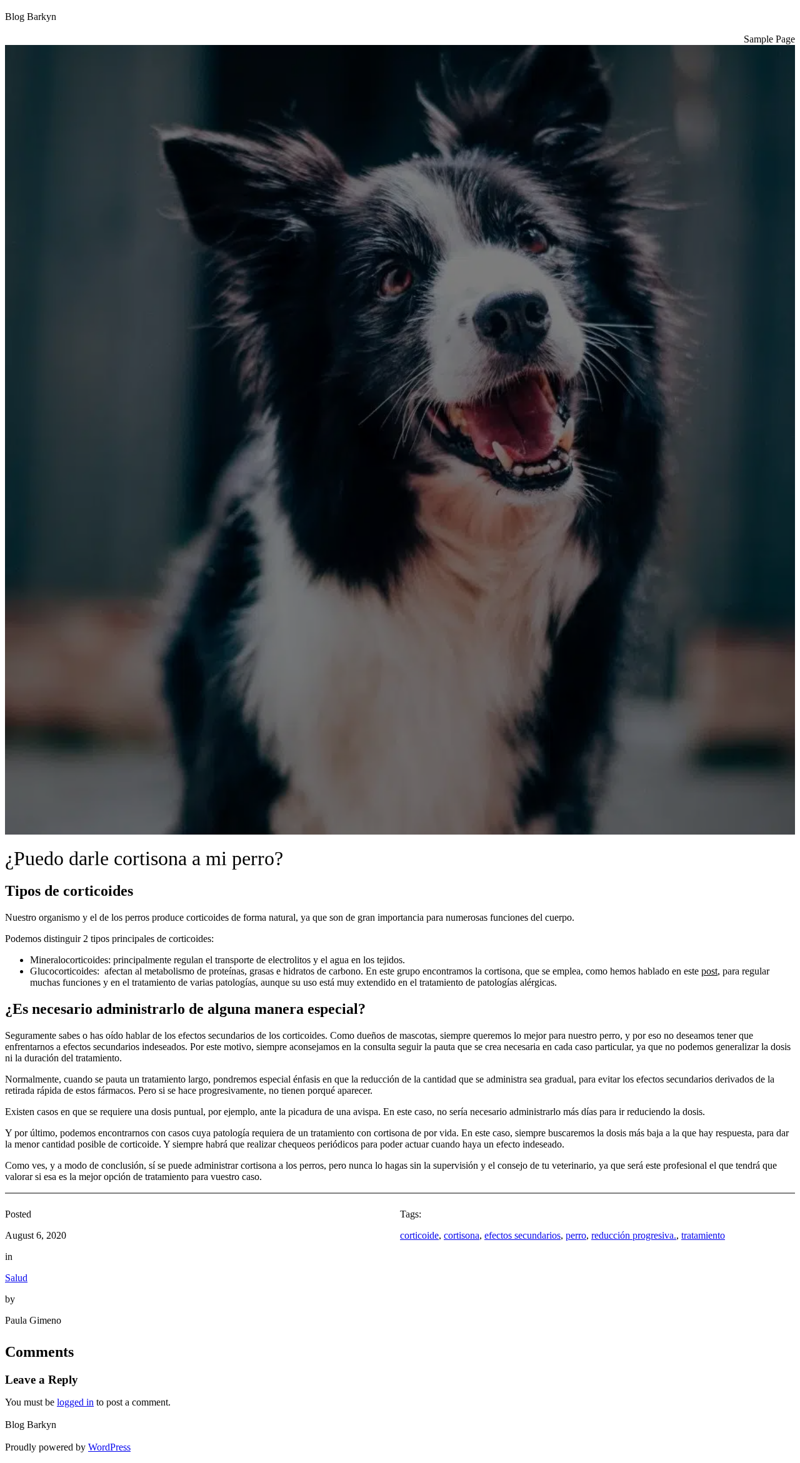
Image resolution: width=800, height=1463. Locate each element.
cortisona (461, 1235)
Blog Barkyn (30, 16)
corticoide (419, 1235)
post (709, 971)
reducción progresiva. (633, 1235)
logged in (75, 1402)
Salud (16, 1277)
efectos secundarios (522, 1235)
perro (576, 1235)
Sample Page (769, 39)
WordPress (109, 1447)
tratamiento (703, 1235)
